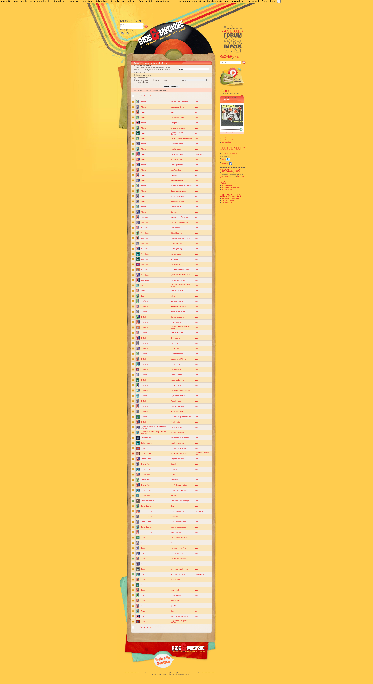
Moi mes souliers (177, 159)
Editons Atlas (199, 511)
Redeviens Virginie (177, 201)
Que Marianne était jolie (179, 606)
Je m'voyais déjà (177, 249)
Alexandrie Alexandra (178, 306)
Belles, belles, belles (178, 312)
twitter (224, 159)
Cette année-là (176, 322)
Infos (179, 673)
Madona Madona (177, 375)
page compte (224, 176)
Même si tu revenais (178, 585)
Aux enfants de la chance (180, 438)
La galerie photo (227, 202)
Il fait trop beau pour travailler (181, 238)
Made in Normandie (177, 432)
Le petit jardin (175, 264)
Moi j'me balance (176, 254)
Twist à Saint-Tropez (178, 406)
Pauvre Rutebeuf (177, 180)
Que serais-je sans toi (178, 196)
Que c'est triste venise (179, 448)
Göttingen (174, 516)
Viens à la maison (177, 411)
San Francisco (176, 532)
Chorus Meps (146, 464)
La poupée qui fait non (178, 359)
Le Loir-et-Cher (176, 364)
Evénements (165, 673)
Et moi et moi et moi (177, 511)
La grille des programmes (230, 138)
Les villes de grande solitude (181, 417)
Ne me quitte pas (177, 165)
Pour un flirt (175, 600)
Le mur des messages (229, 153)
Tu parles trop (176, 401)
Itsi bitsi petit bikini (177, 243)
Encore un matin (176, 427)
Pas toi (173, 495)
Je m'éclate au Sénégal (179, 485)
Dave (143, 537)
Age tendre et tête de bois (180, 217)
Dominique (174, 480)
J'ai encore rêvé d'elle (178, 548)
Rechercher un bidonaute (230, 198)
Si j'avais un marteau (178, 396)
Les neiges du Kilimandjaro (180, 390)
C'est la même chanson (179, 537)
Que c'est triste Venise (179, 191)
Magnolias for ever (177, 380)
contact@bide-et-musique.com (179, 674)
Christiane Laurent (147, 501)
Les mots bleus (176, 385)
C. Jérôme (144, 301)
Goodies (173, 673)
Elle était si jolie (176, 338)
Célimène (174, 469)
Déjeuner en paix (177, 291)
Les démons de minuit (178, 558)
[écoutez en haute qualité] (127, 34)
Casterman (198, 453)
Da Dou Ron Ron (177, 333)
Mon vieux (174, 259)
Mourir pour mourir (177, 443)
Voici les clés (175, 422)
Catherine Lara (146, 438)
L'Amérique (175, 348)
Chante (173, 474)
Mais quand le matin (178, 574)
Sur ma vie (174, 212)
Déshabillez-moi (176, 233)
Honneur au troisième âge (180, 501)
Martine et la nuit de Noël (179, 453)
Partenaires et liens (195, 673)
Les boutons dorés (177, 117)
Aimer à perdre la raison (179, 102)
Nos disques (149, 673)
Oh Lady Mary (176, 595)
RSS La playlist (227, 189)
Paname (174, 175)
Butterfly (174, 464)
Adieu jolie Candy (177, 301)
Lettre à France (176, 564)
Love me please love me (179, 569)
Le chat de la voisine (178, 128)
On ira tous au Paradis (179, 490)
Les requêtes (226, 142)
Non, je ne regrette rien (179, 527)
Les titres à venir (227, 140)
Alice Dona (144, 217)
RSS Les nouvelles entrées (231, 187)
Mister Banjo (175, 590)
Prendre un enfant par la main (181, 186)
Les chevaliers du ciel (178, 553)
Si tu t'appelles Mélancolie (180, 270)
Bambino (174, 112)
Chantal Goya (146, 453)
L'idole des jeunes (177, 154)
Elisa (172, 506)
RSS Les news (227, 185)
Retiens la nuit (176, 207)
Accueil (141, 673)
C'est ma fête (175, 228)
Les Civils (226, 100)
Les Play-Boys (176, 369)
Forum (157, 673)
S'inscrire (123, 30)
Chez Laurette (176, 543)
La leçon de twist (177, 354)
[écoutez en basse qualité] (122, 34)
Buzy (143, 285)
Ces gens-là (175, 123)
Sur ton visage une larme (179, 616)
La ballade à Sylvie (177, 107)
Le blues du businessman (180, 222)
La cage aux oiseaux (178, 280)
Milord (173, 296)
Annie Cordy (145, 280)
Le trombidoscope (228, 200)
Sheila (173, 611)
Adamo (143, 102)
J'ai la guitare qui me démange (181, 138)
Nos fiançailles (176, 170)
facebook (225, 163)
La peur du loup (228, 97)
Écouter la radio (232, 133)
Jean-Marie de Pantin (178, 522)
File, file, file (175, 343)
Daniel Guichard (146, 506)
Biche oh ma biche (177, 317)
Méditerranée (175, 579)
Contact (184, 673)
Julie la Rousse (176, 149)
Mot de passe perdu (134, 30)
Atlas (196, 102)
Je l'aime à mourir (177, 144)
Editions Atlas (199, 154)
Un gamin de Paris (177, 459)
